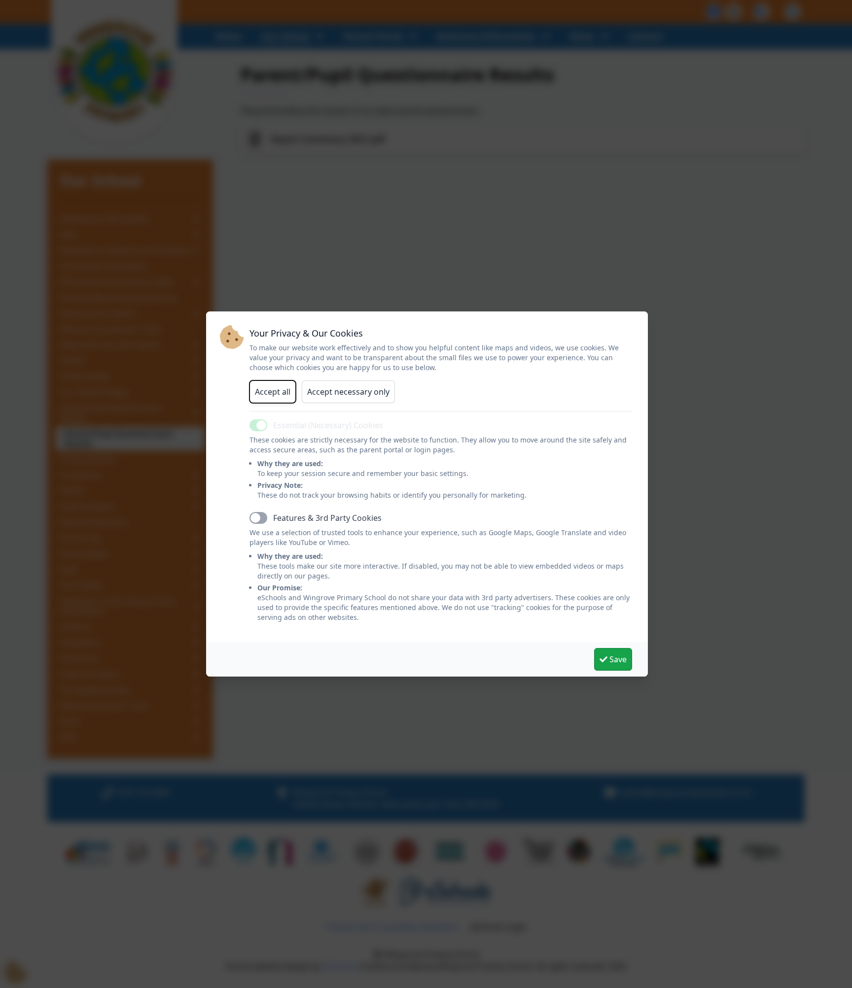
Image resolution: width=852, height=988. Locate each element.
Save (617, 659)
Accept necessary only (348, 391)
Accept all (272, 391)
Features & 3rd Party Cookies (327, 517)
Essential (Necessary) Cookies (328, 425)
